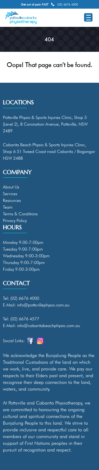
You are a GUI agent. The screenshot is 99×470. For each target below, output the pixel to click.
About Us (11, 186)
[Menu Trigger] (88, 17)
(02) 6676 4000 (67, 4)
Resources (12, 200)
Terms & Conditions (20, 213)
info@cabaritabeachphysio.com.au (48, 325)
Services (10, 193)
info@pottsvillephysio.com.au (43, 304)
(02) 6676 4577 (24, 318)
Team (7, 207)
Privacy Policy (15, 220)
